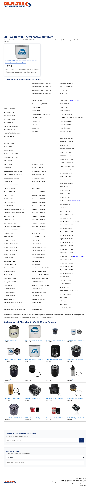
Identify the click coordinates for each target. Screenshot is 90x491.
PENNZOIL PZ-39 (65, 131)
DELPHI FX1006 (9, 237)
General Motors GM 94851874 (41, 86)
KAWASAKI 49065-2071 (39, 206)
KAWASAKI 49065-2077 (39, 219)
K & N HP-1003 (36, 185)
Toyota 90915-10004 (66, 256)
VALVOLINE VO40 (65, 284)
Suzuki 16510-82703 (66, 214)
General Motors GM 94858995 (41, 93)
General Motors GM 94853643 (41, 90)
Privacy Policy (83, 485)
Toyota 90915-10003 (66, 252)
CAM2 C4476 (8, 181)
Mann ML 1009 (36, 261)
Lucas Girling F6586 (38, 257)
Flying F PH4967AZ (10, 282)
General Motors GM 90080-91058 (14, 309)
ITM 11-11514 (36, 135)
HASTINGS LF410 (37, 117)
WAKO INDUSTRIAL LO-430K (69, 290)
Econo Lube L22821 (10, 268)
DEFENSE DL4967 (9, 233)
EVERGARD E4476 (9, 271)
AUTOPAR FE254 (9, 136)
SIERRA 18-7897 (65, 190)
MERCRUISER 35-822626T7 (40, 278)
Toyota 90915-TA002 (66, 263)
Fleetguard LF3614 (10, 278)
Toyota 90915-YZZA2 (66, 266)
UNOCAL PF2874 (65, 280)
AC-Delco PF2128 (9, 116)
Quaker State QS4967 (66, 159)
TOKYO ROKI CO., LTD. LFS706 (69, 221)
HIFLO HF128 (36, 121)
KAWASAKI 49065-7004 (39, 226)
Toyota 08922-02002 (66, 225)
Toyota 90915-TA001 (66, 259)
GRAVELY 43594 (37, 100)
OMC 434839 (64, 100)
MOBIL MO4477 (37, 306)
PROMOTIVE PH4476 (66, 152)
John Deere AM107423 (39, 174)
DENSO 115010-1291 (10, 240)
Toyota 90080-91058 (66, 239)
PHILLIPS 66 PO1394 (66, 138)
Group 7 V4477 (36, 111)
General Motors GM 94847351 (41, 83)
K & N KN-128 (36, 188)
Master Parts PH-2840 (39, 271)
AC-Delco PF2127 (9, 112)
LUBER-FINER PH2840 (38, 250)
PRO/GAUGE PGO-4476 (67, 149)
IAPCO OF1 (35, 128)
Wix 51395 (63, 304)
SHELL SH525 (64, 187)
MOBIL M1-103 (36, 302)
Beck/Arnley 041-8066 (11, 157)
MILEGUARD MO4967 (38, 299)
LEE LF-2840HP (36, 244)
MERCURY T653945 (38, 289)
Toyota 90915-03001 (66, 245)
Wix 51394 (63, 301)
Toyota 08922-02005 (66, 228)
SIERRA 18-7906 (65, 194)
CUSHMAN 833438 (10, 223)
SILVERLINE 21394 (65, 204)
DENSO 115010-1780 (10, 247)
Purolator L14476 (65, 156)
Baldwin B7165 (8, 150)
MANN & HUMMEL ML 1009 (40, 268)
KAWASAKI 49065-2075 (39, 212)
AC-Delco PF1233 (9, 109)
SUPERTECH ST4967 (66, 211)
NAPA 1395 (63, 97)
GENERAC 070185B (10, 292)
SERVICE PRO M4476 (66, 183)
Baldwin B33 (8, 147)
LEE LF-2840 (35, 240)
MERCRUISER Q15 (37, 282)
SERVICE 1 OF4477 (65, 180)
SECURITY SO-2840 (66, 173)
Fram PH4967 (8, 285)
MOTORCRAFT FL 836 (66, 86)
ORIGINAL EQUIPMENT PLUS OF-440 (71, 117)
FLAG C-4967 (8, 275)
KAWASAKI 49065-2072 (39, 209)
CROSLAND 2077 (9, 219)
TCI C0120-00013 (65, 218)
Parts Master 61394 (66, 121)
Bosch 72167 (8, 167)
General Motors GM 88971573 (13, 306)
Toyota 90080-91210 (66, 242)
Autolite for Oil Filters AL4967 (13, 133)
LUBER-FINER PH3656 (38, 254)
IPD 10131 (35, 131)
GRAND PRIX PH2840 (38, 97)
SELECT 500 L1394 (65, 176)
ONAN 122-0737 (65, 111)
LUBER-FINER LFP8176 (39, 247)
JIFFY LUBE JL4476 (37, 167)
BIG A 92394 (8, 161)
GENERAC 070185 (9, 289)
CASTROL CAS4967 (10, 202)
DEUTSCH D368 (9, 257)
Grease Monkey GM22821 (40, 104)
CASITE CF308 (8, 195)
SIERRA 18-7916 (65, 201)
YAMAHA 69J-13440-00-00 (68, 308)
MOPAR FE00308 (37, 309)
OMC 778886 (64, 107)
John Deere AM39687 (38, 178)
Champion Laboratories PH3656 (14, 212)
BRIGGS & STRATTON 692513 (13, 174)
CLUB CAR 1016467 (10, 216)
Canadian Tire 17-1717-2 (11, 185)
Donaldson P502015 (10, 261)
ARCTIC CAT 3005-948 (11, 126)
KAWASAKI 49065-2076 (39, 216)
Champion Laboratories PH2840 (14, 209)
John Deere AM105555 (39, 171)
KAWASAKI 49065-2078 (39, 223)
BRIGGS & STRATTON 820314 (13, 178)
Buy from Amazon (74, 100)
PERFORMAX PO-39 (66, 135)
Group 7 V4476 (36, 107)
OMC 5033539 (64, 104)
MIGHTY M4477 (37, 295)
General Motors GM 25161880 (13, 302)
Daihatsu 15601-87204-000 (12, 226)
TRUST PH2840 (64, 277)
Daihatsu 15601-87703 (11, 230)
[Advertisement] (45, 21)
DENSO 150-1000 (9, 254)
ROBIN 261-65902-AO (67, 166)
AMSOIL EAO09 (9, 122)
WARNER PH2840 (65, 294)
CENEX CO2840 (9, 206)
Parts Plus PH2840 (65, 128)
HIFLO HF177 (36, 124)
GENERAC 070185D (10, 295)
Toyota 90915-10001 (66, 249)
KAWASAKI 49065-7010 (39, 230)
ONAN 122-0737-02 (66, 114)
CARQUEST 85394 (9, 188)
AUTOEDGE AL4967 (10, 129)
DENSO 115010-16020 (11, 244)
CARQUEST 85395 (9, 192)
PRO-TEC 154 (64, 145)
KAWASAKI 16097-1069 (39, 192)
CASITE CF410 (8, 199)
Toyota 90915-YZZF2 (66, 270)
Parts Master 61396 (66, 124)
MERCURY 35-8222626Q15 (40, 285)
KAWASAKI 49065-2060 (39, 199)
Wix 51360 (63, 297)
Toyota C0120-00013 (66, 273)
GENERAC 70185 (9, 299)
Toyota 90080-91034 (66, 235)
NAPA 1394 (63, 93)
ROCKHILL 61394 (65, 169)
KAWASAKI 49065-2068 (39, 202)
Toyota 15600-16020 (66, 232)
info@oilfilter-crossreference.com (78, 484)
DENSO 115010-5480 (10, 250)
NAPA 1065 (63, 90)
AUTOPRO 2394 (9, 143)
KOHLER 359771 (37, 233)
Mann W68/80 (36, 264)
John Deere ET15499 (38, 181)
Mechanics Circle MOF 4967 (40, 275)
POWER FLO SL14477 (66, 142)
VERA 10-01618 (65, 287)
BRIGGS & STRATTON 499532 (13, 171)
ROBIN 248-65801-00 (66, 162)
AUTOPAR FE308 (9, 140)
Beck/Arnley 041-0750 (11, 154)
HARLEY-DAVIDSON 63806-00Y (41, 114)
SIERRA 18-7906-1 (65, 197)
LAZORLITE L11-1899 (38, 237)
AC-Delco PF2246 (9, 119)
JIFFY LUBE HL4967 (38, 164)
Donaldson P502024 (10, 264)
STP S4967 (63, 207)
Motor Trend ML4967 (66, 83)
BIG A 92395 (8, 164)
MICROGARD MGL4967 (39, 292)
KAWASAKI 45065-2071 (39, 195)
